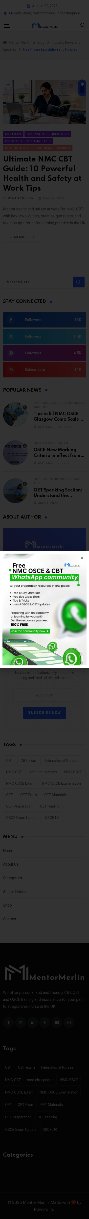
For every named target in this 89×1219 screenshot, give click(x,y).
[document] (44, 609)
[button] (82, 558)
